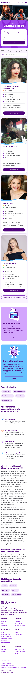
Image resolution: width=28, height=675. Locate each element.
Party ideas (18, 623)
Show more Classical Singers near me (14, 297)
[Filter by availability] (16, 54)
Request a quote (20, 625)
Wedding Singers (7, 400)
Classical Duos (6, 391)
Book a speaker (6, 636)
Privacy (9, 663)
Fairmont (4, 585)
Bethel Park (15, 590)
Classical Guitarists (7, 396)
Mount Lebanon (16, 594)
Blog (2, 623)
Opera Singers (20, 396)
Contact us (18, 634)
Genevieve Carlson (9, 263)
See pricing (14, 337)
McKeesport (5, 594)
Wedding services (20, 654)
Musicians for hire (6, 638)
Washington (5, 590)
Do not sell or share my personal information (13, 667)
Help (16, 632)
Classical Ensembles (19, 391)
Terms (3, 663)
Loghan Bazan (8, 203)
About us (4, 621)
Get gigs (3, 649)
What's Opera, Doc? (10, 147)
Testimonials (5, 654)
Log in (17, 637)
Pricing (3, 651)
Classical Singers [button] (14, 26)
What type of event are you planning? (11, 33)
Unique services (20, 651)
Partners (4, 625)
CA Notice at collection (7, 665)
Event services (19, 649)
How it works (19, 621)
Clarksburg (13, 585)
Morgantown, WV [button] (15, 23)
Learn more (14, 378)
